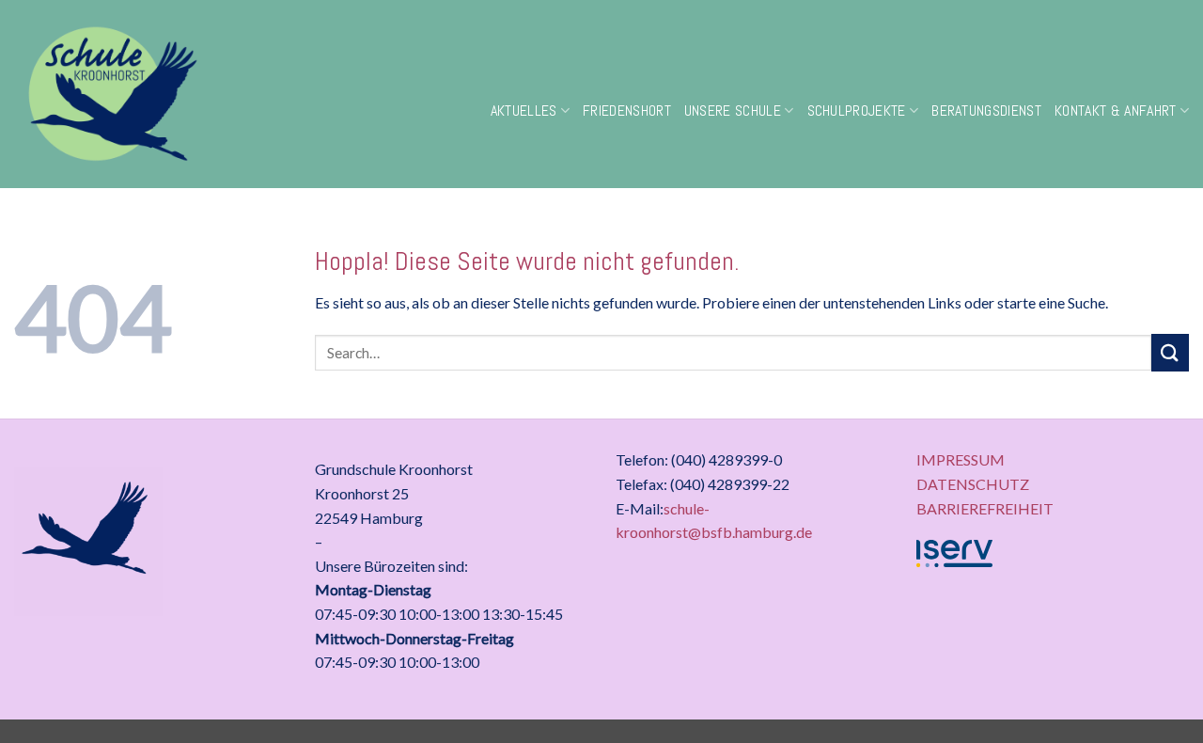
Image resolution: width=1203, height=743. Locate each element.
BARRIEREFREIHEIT (985, 508)
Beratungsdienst (986, 110)
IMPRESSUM (960, 459)
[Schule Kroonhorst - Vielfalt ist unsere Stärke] (169, 94)
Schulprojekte (856, 110)
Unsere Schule (732, 110)
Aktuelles (524, 110)
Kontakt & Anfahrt (1115, 110)
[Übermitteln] (1170, 352)
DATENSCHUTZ (972, 484)
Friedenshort (627, 110)
